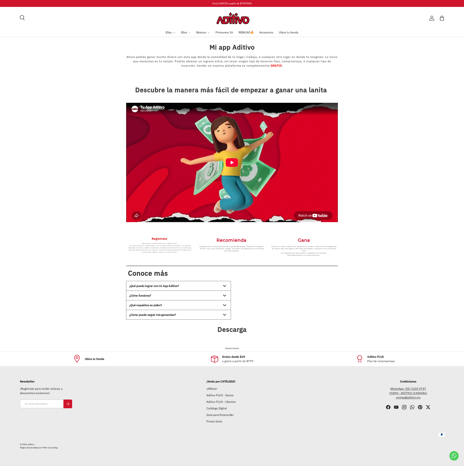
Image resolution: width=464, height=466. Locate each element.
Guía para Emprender (220, 415)
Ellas (169, 32)
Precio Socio (214, 421)
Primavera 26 (224, 32)
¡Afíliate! (211, 388)
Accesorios (266, 32)
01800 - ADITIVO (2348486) (408, 393)
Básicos (201, 32)
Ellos (184, 32)
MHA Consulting (50, 447)
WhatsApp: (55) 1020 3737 (408, 388)
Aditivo (31, 444)
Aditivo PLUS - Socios (220, 395)
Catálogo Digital (216, 408)
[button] (442, 18)
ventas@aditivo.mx (408, 397)
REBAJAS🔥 (246, 32)
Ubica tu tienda (288, 32)
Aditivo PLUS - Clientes (221, 402)
